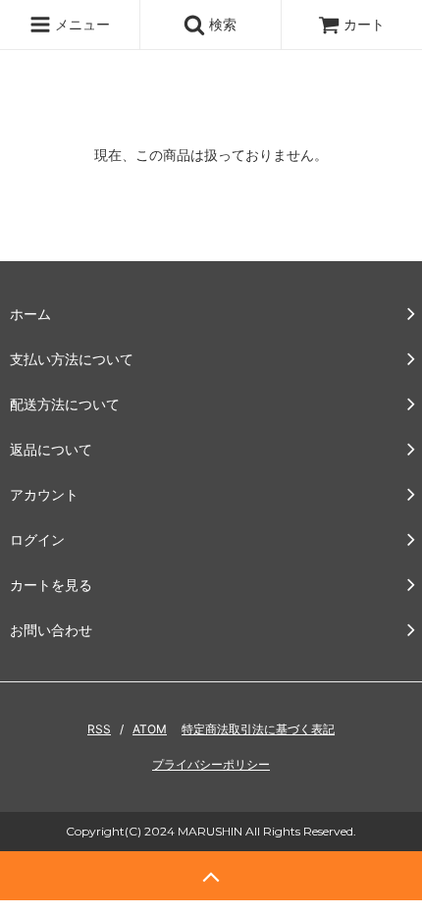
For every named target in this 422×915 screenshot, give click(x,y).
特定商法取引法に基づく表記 (258, 729)
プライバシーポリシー (211, 764)
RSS (99, 729)
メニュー (80, 24)
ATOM (149, 729)
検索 (221, 24)
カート (364, 24)
